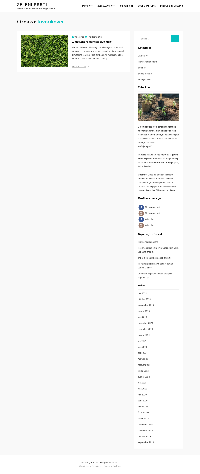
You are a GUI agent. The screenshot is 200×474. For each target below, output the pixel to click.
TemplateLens (97, 466)
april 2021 (142, 353)
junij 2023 (142, 317)
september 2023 (146, 305)
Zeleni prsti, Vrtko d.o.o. (109, 462)
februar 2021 (144, 365)
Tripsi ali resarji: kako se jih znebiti (154, 258)
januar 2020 (143, 418)
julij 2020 (142, 382)
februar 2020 (144, 412)
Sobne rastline (147, 6)
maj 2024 (142, 293)
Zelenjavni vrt (106, 6)
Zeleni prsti (32, 4)
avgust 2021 (144, 335)
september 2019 (146, 442)
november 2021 (145, 329)
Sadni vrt (87, 6)
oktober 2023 (144, 299)
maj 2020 (142, 394)
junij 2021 (142, 347)
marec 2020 (143, 406)
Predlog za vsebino (171, 6)
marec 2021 (143, 359)
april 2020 (142, 400)
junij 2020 (142, 388)
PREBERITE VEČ (79, 66)
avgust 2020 (144, 377)
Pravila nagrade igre (147, 61)
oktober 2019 (144, 436)
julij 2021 (142, 341)
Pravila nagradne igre (148, 242)
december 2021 (145, 323)
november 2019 (145, 430)
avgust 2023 (144, 311)
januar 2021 (143, 371)
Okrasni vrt (126, 6)
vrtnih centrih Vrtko (159, 162)
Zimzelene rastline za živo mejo (92, 42)
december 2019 (145, 424)
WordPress (117, 466)
